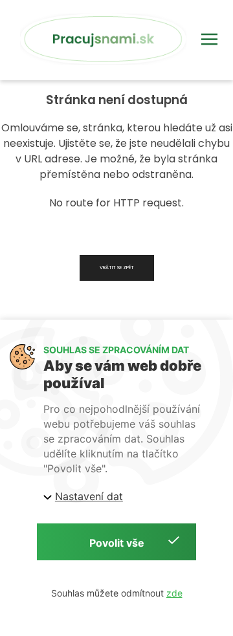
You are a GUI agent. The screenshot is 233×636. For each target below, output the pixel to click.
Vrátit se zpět (117, 267)
